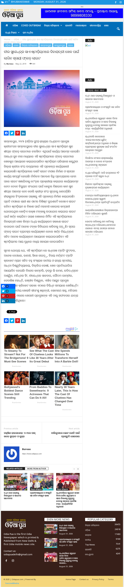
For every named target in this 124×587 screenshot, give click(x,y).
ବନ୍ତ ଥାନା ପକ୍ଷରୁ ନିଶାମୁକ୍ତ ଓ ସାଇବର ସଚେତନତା (12, 495)
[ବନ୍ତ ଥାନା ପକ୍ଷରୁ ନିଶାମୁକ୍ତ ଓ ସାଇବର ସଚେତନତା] (15, 481)
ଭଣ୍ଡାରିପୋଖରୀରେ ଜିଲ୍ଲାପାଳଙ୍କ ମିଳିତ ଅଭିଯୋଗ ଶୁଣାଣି (101, 211)
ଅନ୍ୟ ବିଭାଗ (11, 32)
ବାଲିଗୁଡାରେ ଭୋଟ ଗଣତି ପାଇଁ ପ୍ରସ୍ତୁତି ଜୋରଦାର (65, 434)
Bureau (9, 64)
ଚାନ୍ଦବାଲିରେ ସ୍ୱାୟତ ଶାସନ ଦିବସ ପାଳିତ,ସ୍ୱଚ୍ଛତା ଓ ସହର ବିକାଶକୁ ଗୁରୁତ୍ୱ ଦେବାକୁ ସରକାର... (68, 558)
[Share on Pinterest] (17, 133)
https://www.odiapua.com (32, 454)
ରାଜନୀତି (68, 25)
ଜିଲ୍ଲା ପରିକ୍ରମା (51, 25)
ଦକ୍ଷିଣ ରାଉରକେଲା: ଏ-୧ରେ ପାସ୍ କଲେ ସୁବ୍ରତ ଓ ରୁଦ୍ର (19, 434)
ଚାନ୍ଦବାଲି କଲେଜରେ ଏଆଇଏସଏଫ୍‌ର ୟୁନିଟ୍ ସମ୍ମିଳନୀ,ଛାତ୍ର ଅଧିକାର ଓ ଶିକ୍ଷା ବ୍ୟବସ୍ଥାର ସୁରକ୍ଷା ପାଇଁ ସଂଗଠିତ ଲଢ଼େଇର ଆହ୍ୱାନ (101, 143)
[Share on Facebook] (6, 133)
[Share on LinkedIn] (23, 133)
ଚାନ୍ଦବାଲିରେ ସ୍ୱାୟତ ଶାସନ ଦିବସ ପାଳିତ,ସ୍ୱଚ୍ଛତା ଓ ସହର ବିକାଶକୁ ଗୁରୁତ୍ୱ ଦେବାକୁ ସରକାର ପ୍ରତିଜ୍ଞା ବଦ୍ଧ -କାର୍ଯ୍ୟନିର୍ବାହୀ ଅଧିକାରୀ (67, 499)
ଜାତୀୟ (88, 539)
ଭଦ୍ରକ (88, 534)
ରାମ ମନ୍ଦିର (28, 32)
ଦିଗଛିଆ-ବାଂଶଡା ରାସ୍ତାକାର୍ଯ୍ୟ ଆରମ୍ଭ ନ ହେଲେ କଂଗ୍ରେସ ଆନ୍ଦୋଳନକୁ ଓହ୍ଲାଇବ (99, 161)
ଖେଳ (106, 25)
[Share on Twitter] (12, 133)
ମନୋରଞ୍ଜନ (81, 25)
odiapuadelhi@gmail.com (18, 554)
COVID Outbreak (31, 25)
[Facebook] (116, 2)
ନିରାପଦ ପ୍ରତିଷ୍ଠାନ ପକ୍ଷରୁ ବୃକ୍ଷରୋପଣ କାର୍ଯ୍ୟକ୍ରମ (98, 185)
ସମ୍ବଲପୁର (46, 45)
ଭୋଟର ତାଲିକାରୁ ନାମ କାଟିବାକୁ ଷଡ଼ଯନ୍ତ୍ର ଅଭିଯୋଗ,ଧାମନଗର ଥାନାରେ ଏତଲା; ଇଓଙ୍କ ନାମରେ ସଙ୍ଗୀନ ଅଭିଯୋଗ (100, 226)
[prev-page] (74, 468)
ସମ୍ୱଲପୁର (59, 45)
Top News (90, 544)
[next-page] (78, 468)
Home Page (71, 579)
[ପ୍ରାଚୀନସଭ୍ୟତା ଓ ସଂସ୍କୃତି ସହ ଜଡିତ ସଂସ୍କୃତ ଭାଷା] (41, 481)
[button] (118, 29)
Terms (111, 579)
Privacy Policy (98, 579)
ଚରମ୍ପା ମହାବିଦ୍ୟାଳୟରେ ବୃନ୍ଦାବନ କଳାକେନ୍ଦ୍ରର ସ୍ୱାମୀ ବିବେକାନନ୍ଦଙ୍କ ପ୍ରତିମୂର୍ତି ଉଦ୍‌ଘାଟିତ (102, 199)
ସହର (70, 45)
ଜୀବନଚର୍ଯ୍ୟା (95, 25)
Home (7, 39)
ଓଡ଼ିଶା (15, 25)
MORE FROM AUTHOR (36, 468)
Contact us (83, 579)
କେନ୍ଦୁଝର (89, 554)
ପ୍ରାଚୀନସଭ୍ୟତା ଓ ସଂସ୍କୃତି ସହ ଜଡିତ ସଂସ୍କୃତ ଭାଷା (41, 494)
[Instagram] (121, 2)
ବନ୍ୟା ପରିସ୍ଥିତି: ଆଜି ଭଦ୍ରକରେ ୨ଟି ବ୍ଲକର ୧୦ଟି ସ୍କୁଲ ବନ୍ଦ (102, 174)
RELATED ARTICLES (14, 468)
